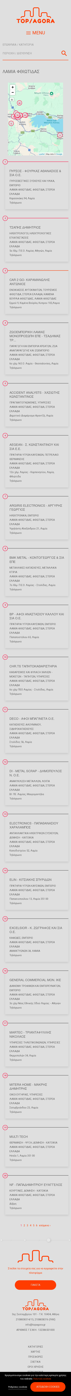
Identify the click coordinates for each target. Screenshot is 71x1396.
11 (5, 709)
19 (5, 1127)
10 (5, 657)
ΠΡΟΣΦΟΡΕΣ (35, 1356)
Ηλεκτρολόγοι (18, 233)
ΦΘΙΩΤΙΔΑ (38, 189)
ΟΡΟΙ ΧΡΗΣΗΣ (36, 1366)
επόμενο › (45, 1225)
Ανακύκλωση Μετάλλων (25, 781)
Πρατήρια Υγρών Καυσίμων (26, 454)
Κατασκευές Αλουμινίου (25, 724)
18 (5, 1075)
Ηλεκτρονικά (18, 515)
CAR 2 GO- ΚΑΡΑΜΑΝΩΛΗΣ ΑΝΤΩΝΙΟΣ (29, 281)
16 (5, 971)
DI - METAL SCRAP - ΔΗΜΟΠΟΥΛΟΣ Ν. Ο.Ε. (35, 773)
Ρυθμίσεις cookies (17, 1387)
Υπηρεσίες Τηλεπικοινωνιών (27, 1042)
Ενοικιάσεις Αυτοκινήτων (25, 290)
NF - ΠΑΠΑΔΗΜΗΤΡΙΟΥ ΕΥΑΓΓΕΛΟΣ (35, 1184)
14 (5, 870)
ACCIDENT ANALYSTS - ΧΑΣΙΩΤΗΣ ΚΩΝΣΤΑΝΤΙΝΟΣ (34, 394)
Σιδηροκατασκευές (21, 729)
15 (5, 919)
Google (59, 154)
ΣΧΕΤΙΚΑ (35, 1361)
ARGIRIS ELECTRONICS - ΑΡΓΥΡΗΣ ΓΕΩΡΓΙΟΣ (35, 507)
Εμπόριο (15, 185)
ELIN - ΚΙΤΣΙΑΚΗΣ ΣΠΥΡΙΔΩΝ (30, 879)
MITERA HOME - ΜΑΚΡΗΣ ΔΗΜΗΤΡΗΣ (28, 1086)
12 (5, 762)
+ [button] (13, 87)
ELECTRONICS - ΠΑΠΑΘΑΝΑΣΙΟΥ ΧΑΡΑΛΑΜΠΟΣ (33, 825)
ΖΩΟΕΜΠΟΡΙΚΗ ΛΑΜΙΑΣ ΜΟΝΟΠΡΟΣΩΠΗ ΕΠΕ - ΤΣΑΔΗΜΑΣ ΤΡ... (34, 336)
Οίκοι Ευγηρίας (18, 1094)
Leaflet (41, 154)
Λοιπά (46, 781)
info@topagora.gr (35, 1324)
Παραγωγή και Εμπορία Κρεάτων (30, 346)
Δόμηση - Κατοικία (21, 837)
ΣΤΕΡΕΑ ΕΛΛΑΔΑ (32, 294)
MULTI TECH (18, 1136)
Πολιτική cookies (42, 1378)
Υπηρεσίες (44, 402)
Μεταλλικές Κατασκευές (25, 567)
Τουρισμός (50, 290)
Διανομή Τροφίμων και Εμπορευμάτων (34, 986)
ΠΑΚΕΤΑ (35, 1285)
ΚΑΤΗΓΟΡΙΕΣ (35, 1346)
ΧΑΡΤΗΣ (35, 1351)
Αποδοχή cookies (47, 1386)
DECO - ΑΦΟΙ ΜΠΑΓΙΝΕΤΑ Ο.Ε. (31, 718)
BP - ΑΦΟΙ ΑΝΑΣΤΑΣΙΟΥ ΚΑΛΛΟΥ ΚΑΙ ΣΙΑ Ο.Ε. (36, 616)
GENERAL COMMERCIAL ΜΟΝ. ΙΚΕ (35, 979)
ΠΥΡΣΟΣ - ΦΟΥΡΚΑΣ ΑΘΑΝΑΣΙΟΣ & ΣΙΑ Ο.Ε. (35, 172)
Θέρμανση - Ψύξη (20, 1142)
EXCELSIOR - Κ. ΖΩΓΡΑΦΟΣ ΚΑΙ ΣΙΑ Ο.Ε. (35, 929)
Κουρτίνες (16, 1190)
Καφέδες (15, 937)
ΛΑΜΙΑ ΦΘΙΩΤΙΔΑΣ (20, 189)
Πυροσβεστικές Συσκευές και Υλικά (31, 181)
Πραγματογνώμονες (23, 402)
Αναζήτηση (64, 53)
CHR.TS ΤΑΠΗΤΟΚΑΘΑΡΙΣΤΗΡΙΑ (33, 666)
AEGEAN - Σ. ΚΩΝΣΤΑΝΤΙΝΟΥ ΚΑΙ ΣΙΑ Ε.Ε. (34, 446)
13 (5, 814)
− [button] (13, 92)
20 (5, 1175)
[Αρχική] (35, 15)
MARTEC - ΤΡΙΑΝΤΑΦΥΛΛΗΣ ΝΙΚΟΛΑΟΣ (30, 1034)
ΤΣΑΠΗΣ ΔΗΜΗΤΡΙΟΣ (25, 227)
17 (5, 1023)
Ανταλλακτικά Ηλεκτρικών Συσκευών (33, 833)
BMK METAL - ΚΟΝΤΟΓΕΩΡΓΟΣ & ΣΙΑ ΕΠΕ (36, 559)
